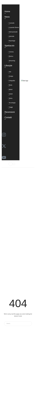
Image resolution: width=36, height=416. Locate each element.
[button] (10, 2)
